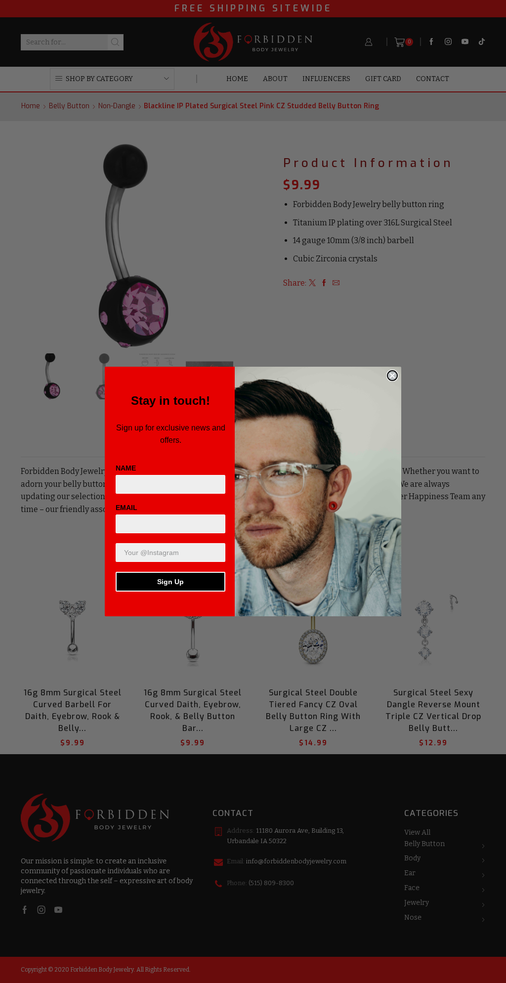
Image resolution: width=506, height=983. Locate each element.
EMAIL (126, 508)
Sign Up (170, 582)
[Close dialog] (392, 376)
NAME (126, 468)
